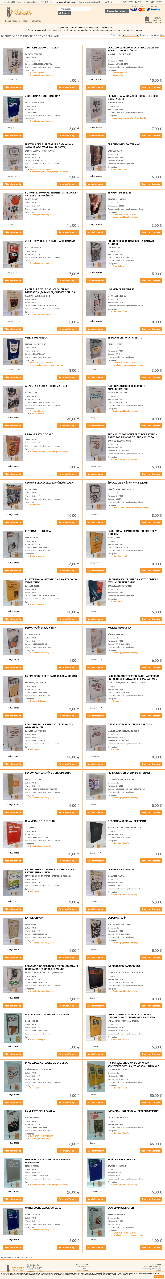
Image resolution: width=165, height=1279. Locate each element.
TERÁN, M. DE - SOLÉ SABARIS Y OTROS (124, 828)
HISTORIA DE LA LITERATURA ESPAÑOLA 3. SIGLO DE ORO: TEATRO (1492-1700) (52, 146)
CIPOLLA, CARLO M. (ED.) (118, 1069)
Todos (25, 21)
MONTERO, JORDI (115, 103)
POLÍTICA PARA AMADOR (135, 1161)
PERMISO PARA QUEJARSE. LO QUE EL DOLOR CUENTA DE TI (135, 97)
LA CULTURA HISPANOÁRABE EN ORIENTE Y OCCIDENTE (135, 532)
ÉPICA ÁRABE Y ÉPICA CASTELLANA (135, 484)
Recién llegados (12, 21)
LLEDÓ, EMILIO (31, 538)
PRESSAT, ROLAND (33, 634)
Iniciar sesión (143, 2)
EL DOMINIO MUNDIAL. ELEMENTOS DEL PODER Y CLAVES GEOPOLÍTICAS (52, 194)
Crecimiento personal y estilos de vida (129, 118)
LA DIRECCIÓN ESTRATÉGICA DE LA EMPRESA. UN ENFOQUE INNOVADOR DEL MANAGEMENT (135, 677)
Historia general (120, 169)
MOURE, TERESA (32, 1166)
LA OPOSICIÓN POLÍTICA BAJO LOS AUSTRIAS (52, 677)
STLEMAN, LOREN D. (116, 1214)
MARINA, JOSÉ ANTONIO (35, 344)
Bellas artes (118, 75)
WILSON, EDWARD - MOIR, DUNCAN (40, 151)
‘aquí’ (128, 1274)
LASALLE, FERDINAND (34, 103)
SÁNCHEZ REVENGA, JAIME (119, 441)
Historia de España (38, 701)
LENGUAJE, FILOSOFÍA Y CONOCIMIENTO (52, 774)
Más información (13, 87)
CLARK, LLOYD (31, 393)
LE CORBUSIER (114, 248)
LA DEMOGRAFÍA (135, 919)
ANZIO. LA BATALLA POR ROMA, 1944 (52, 387)
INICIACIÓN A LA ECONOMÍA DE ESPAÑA (52, 1016)
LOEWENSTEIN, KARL (34, 54)
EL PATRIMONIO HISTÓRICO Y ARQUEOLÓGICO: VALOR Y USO (52, 581)
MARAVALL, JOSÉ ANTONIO (119, 54)
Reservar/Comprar (68, 87)
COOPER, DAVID (32, 1118)
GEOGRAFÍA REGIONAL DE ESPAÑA (135, 822)
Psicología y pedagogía (40, 846)
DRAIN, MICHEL (31, 1021)
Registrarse (158, 2)
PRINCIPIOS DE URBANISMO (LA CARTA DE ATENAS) (135, 242)
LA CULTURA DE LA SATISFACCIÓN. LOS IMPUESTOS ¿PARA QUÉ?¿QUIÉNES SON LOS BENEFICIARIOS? (52, 291)
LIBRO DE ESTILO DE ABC (52, 436)
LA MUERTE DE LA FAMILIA (52, 1112)
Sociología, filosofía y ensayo (43, 75)
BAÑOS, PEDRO (31, 199)
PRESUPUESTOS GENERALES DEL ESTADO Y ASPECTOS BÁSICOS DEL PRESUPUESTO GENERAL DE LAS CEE (135, 436)
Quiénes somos (82, 1266)
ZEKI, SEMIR (30, 828)
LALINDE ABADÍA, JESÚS (118, 1118)
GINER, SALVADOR (32, 1214)
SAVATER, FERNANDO (117, 199)
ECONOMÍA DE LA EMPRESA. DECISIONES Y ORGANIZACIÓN (52, 726)
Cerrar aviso (159, 1277)
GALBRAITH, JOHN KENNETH (37, 296)
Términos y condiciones (151, 1269)
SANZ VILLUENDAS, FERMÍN (120, 586)
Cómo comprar (82, 1264)
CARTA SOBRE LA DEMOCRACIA (52, 1209)
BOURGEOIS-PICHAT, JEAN (119, 924)
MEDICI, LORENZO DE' (117, 296)
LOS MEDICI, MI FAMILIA (135, 291)
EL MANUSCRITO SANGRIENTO (135, 339)
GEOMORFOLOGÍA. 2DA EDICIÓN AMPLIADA (52, 484)
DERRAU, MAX (31, 489)
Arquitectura (118, 266)
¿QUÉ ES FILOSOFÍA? (135, 629)
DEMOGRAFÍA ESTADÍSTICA (52, 629)
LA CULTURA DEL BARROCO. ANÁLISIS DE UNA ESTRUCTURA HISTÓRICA (135, 49)
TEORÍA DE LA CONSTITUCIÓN (52, 49)
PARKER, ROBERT (115, 344)
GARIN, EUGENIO (115, 151)
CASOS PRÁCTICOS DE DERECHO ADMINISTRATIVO (135, 387)
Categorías (36, 21)
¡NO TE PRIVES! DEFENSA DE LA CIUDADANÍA (52, 242)
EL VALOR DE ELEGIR (135, 194)
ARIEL (34, 58)
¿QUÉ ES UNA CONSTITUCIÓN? (52, 97)
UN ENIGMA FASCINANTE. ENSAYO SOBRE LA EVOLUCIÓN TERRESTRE (135, 581)
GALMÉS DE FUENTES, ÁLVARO (121, 489)
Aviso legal (156, 1264)
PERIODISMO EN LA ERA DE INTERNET (135, 774)
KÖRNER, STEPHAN (116, 634)
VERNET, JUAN (114, 538)
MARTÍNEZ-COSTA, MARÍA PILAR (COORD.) (126, 973)
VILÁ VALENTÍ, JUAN (116, 876)
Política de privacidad (152, 1266)
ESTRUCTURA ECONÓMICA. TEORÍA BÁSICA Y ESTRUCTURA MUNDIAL (52, 871)
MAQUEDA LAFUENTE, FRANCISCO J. (123, 731)
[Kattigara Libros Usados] (19, 12)
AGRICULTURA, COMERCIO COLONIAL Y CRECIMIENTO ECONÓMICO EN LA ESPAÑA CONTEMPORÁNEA (135, 1016)
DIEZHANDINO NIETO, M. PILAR (121, 779)
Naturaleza (35, 505)
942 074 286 (47, 2)
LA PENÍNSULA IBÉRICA (135, 871)
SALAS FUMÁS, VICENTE (35, 731)
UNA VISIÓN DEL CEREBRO (52, 822)
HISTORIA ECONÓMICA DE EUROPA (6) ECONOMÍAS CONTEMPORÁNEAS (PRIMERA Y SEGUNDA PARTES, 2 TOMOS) (135, 1064)
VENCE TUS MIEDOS (52, 339)
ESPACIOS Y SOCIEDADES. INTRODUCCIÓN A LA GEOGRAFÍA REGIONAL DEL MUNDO (52, 967)
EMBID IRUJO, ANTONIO (118, 393)
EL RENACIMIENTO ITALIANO (135, 146)
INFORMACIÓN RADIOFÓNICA (135, 967)
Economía (117, 701)
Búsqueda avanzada (117, 11)
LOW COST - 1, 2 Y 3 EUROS (41, 169)
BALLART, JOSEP (32, 586)
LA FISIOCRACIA (52, 919)
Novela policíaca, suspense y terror (128, 365)
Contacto (129, 2)
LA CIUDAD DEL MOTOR (135, 1209)
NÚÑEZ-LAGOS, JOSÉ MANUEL (38, 1069)
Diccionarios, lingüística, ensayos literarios (49, 172)
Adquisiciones (82, 1271)
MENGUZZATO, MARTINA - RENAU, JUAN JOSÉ (128, 683)
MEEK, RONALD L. (32, 924)
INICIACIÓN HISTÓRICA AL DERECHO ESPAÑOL (135, 1112)
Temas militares (37, 411)
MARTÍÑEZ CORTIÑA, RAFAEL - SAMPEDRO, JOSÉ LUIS (48, 876)
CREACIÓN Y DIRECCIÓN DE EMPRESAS (135, 726)
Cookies (158, 1271)
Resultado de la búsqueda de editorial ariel (30, 36)
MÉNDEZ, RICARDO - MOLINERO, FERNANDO (44, 973)
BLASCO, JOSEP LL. (33, 779)
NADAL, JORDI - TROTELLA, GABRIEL (123, 1021)
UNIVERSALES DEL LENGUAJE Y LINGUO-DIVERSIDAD (52, 1161)
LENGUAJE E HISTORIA (52, 532)
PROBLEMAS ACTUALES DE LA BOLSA (52, 1064)
